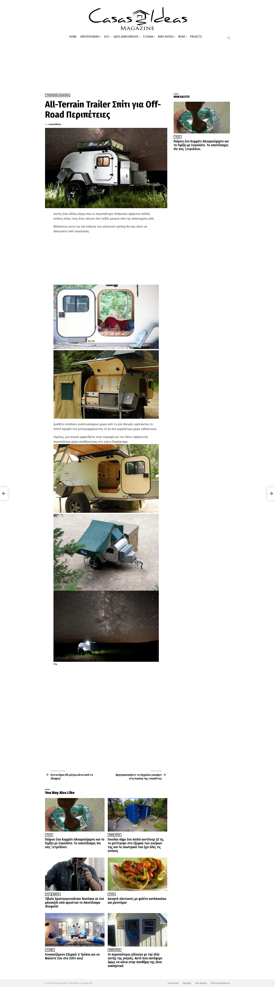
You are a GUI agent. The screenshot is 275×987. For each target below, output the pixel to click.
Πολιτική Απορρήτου (220, 983)
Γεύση (49, 835)
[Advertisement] (137, 65)
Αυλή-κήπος (165, 36)
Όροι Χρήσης (201, 983)
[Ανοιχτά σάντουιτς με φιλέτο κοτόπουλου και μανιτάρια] (137, 874)
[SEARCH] (228, 37)
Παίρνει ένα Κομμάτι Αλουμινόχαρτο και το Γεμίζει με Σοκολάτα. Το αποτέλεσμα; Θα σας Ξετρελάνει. (74, 843)
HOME (73, 36)
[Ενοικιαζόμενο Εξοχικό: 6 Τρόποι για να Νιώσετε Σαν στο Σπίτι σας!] (75, 930)
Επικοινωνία (173, 983)
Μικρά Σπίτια (114, 835)
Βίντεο (56, 894)
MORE (181, 36)
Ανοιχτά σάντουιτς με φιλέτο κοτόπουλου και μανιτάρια (137, 901)
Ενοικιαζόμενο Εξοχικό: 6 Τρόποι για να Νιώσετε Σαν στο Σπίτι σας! (72, 956)
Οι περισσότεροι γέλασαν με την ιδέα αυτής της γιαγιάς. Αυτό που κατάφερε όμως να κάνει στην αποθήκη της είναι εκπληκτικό (135, 960)
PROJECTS (196, 36)
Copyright (186, 983)
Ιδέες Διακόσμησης (125, 36)
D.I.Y (106, 36)
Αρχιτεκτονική (89, 36)
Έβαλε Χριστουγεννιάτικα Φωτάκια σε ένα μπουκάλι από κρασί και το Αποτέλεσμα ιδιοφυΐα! (74, 902)
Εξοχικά (148, 36)
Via (55, 664)
